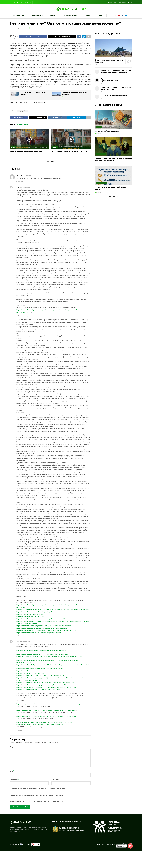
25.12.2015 (13, 28)
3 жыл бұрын (28, 175)
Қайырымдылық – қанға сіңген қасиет (26, 151)
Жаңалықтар (18, 16)
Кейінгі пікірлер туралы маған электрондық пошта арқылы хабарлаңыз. (36, 795)
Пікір (12, 747)
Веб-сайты (55, 780)
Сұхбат (53, 16)
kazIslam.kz (17, 844)
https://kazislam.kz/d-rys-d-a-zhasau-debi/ (30, 616)
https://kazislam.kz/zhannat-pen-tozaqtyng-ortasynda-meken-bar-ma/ (39, 612)
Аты (12, 771)
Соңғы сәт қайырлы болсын (107, 131)
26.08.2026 (98, 192)
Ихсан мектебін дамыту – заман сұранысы (69, 151)
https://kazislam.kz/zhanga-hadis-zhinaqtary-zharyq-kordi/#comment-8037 (41, 619)
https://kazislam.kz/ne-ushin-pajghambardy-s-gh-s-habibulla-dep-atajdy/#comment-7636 (46, 630)
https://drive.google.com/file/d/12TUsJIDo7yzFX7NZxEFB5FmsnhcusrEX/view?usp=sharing (46, 716)
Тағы (100, 16)
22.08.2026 (65, 97)
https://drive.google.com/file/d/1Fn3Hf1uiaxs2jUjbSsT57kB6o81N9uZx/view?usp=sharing (46, 710)
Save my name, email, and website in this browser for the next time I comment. (39, 788)
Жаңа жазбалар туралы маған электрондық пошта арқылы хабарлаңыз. (36, 801)
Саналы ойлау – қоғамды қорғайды (114, 95)
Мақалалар (36, 16)
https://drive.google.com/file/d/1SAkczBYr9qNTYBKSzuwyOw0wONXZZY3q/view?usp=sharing (48, 704)
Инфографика (101, 183)
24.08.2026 (24, 97)
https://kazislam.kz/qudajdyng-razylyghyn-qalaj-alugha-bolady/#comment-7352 (42, 621)
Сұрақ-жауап (71, 16)
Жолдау (20, 181)
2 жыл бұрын (26, 641)
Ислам (98, 127)
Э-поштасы (14, 780)
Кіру (130, 2)
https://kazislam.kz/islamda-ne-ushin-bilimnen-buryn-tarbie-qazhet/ (38, 633)
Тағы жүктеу (50, 161)
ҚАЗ (26, 2)
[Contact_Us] (130, 846)
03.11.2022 (55, 154)
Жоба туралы (122, 2)
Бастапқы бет (112, 2)
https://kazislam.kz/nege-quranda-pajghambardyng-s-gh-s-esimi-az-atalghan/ (42, 628)
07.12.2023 (13, 154)
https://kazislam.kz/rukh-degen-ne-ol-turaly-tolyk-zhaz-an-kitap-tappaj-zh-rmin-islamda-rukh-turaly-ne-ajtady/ (53, 609)
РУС (30, 2)
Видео (87, 16)
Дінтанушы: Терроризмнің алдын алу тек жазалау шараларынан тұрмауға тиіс (116, 71)
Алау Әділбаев (22, 111)
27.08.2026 (98, 134)
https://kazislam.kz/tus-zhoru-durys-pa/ (29, 614)
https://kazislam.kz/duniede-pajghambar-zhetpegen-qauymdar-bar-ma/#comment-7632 (46, 626)
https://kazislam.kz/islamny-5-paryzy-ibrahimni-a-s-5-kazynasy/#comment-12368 (43, 650)
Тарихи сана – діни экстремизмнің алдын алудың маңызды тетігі (116, 80)
